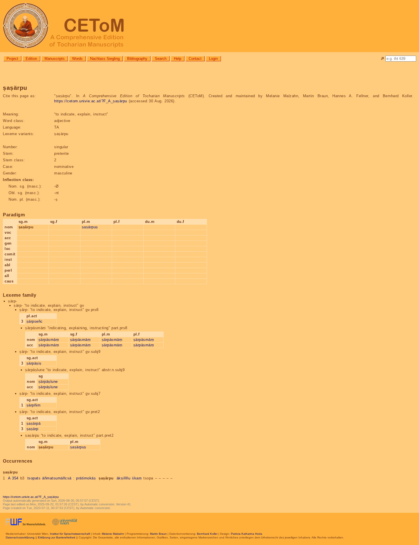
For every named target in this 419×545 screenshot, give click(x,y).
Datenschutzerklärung (20, 537)
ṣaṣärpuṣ (90, 227)
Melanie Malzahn (113, 533)
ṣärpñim (34, 405)
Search (160, 58)
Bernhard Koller (207, 533)
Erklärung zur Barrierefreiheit (56, 537)
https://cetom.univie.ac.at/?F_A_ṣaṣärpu (90, 101)
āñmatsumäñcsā (57, 478)
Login (213, 58)
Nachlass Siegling (105, 58)
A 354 (13, 478)
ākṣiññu (124, 478)
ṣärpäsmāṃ (48, 339)
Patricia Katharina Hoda (246, 533)
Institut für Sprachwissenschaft (70, 533)
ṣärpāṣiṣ (34, 363)
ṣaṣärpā (34, 423)
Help (177, 58)
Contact (195, 58)
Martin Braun (158, 533)
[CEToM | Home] (209, 26)
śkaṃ (137, 478)
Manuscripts (54, 58)
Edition (31, 58)
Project (12, 58)
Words (77, 58)
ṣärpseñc (35, 321)
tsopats (34, 478)
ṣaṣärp (32, 429)
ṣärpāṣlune (48, 381)
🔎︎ (382, 58)
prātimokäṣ (86, 478)
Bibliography (137, 58)
